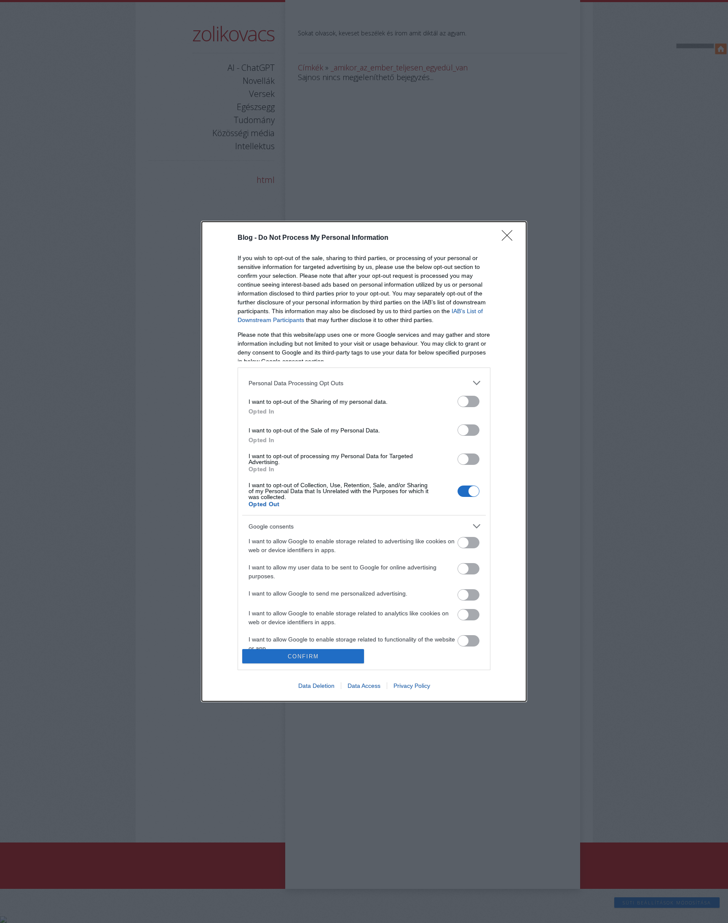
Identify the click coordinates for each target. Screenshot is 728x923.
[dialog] (364, 461)
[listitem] (364, 382)
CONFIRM (303, 656)
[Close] (510, 238)
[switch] (468, 401)
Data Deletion (316, 685)
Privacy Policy (411, 685)
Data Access (364, 685)
